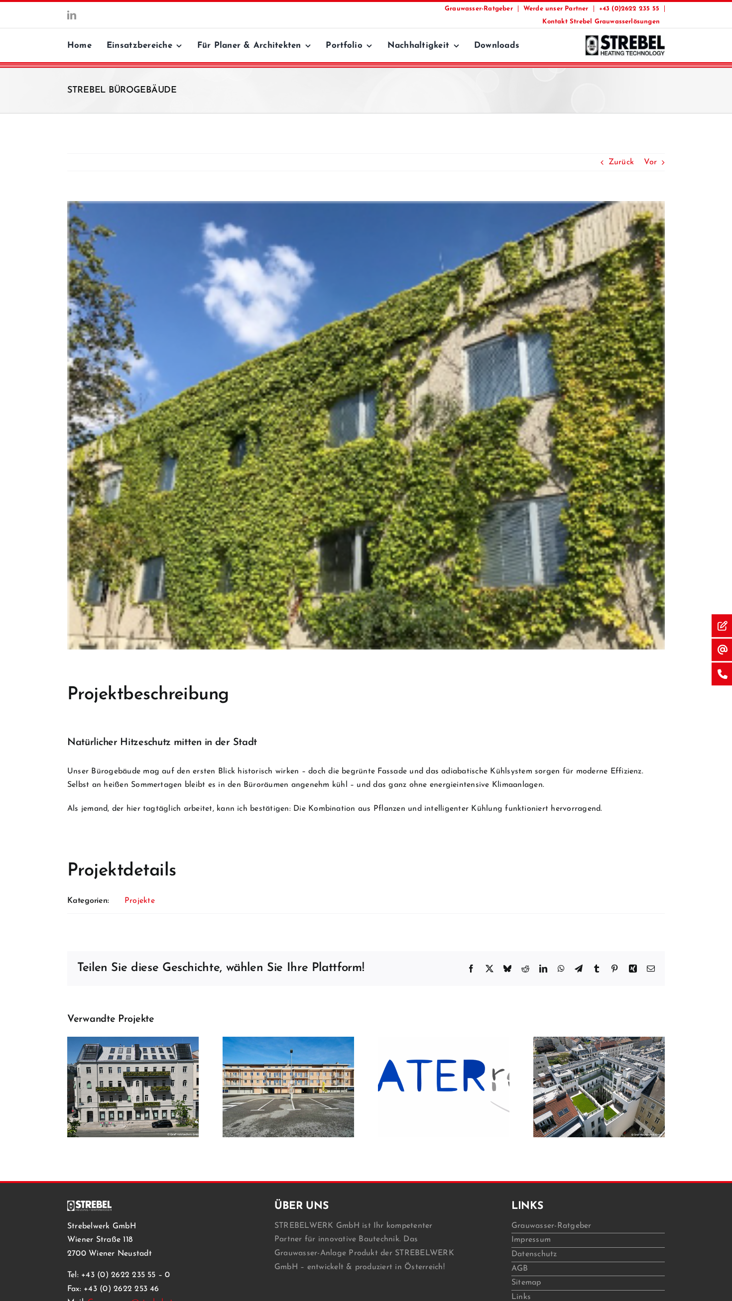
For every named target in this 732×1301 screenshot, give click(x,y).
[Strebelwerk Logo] (89, 1204)
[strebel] (625, 36)
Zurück (621, 162)
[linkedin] (71, 14)
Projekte (139, 901)
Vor (650, 162)
